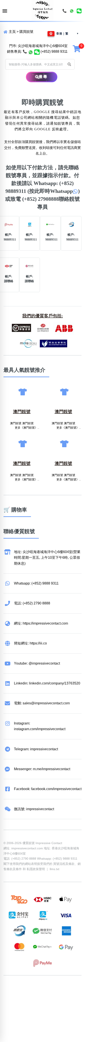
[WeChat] (79, 11)
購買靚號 (26, 31)
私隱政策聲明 (36, 869)
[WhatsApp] (71, 11)
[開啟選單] (5, 11)
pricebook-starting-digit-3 (43, 1006)
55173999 (44, 989)
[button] (69, 64)
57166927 (61, 989)
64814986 (11, 1000)
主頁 (12, 31)
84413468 (44, 995)
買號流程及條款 (64, 864)
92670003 (28, 989)
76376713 (28, 1000)
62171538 (11, 989)
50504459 (61, 995)
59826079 (28, 995)
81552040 (11, 995)
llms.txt (54, 869)
